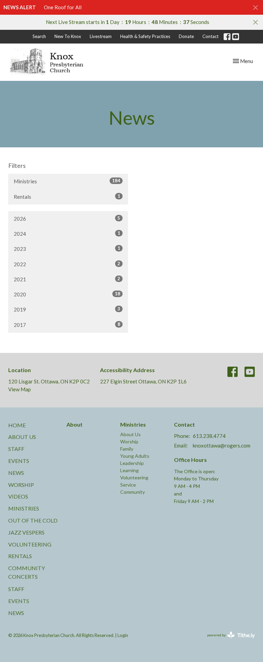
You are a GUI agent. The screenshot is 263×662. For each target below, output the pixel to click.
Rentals (67, 196)
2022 (67, 264)
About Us (22, 436)
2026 (67, 218)
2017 (67, 324)
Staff (16, 448)
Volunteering (29, 544)
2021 (67, 279)
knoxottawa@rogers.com (221, 445)
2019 (67, 309)
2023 (67, 248)
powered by (227, 641)
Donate (186, 36)
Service (128, 485)
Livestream (101, 36)
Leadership (132, 463)
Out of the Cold (33, 520)
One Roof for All (63, 7)
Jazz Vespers (26, 532)
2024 (67, 233)
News (16, 472)
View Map (19, 389)
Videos (18, 496)
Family (126, 449)
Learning (129, 470)
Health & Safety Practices (145, 36)
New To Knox (67, 36)
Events (18, 460)
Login (122, 635)
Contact (210, 36)
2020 (67, 294)
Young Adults (134, 456)
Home (17, 425)
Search (39, 36)
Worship (21, 484)
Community (132, 492)
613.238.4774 (209, 436)
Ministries (67, 181)
